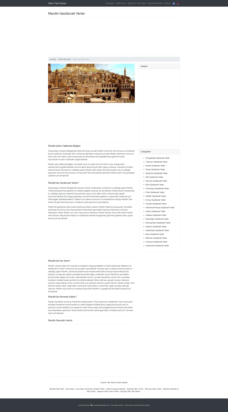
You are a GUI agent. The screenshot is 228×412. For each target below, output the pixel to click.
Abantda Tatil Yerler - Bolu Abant (61, 389)
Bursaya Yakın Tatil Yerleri (130, 391)
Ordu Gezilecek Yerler (155, 192)
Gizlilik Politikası (139, 405)
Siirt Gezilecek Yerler (154, 177)
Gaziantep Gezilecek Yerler (157, 230)
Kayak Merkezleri (155, 3)
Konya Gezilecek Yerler (156, 200)
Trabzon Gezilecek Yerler (156, 162)
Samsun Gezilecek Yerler (156, 181)
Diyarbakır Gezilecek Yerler (157, 219)
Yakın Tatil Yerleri (57, 3)
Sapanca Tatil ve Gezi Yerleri (108, 391)
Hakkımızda (121, 3)
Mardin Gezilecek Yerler (156, 196)
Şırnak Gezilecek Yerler (155, 166)
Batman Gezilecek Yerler (156, 238)
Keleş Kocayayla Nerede (115, 389)
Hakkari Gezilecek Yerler (156, 215)
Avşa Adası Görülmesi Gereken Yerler (90, 389)
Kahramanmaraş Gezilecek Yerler (160, 207)
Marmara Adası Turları (153, 389)
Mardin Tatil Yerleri (65, 59)
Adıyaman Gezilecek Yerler (157, 245)
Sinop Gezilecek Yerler (155, 169)
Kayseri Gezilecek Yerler (156, 204)
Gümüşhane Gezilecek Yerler (158, 223)
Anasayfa (109, 3)
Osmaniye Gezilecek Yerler (157, 188)
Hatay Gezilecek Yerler (155, 211)
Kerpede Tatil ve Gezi (135, 389)
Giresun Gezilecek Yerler (156, 226)
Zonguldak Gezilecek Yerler (157, 158)
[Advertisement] (114, 36)
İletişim (167, 3)
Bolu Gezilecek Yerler (155, 234)
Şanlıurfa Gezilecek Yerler (157, 173)
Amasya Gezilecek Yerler (156, 242)
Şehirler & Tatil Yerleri (137, 3)
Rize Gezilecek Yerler (155, 185)
